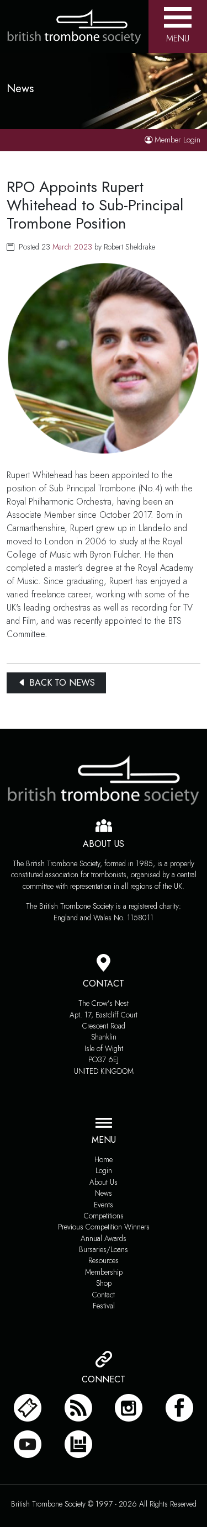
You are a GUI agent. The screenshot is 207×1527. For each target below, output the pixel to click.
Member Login (177, 139)
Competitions (104, 1215)
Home (103, 1159)
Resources (103, 1260)
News (103, 1193)
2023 (83, 246)
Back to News (60, 682)
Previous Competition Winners (104, 1226)
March (62, 246)
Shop (104, 1283)
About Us (103, 1181)
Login (103, 1170)
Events (103, 1204)
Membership (104, 1271)
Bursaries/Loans (103, 1249)
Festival (104, 1305)
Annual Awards (103, 1238)
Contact (103, 1294)
